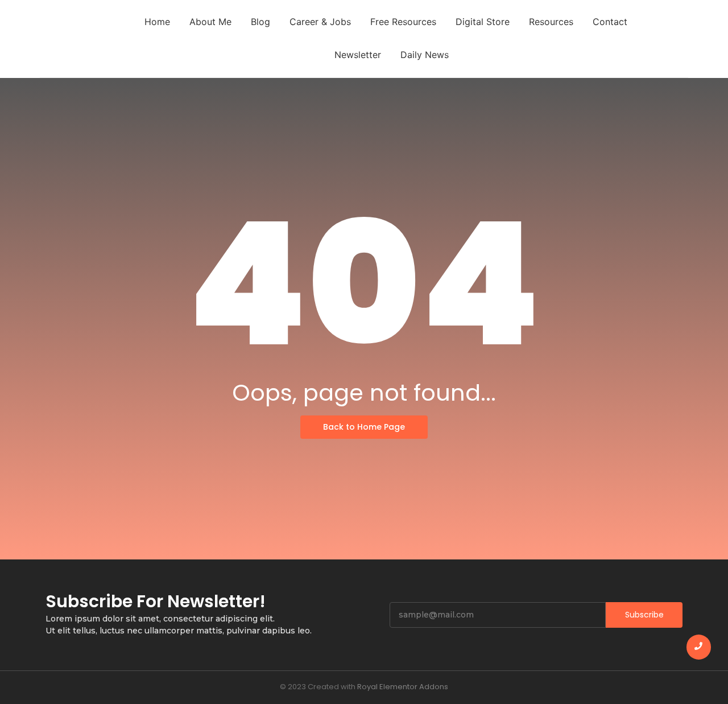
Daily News (424, 54)
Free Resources (403, 21)
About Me (210, 21)
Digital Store (483, 21)
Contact (610, 21)
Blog (260, 21)
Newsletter (357, 54)
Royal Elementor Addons (402, 686)
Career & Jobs (320, 21)
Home (157, 21)
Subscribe (644, 614)
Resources (551, 21)
